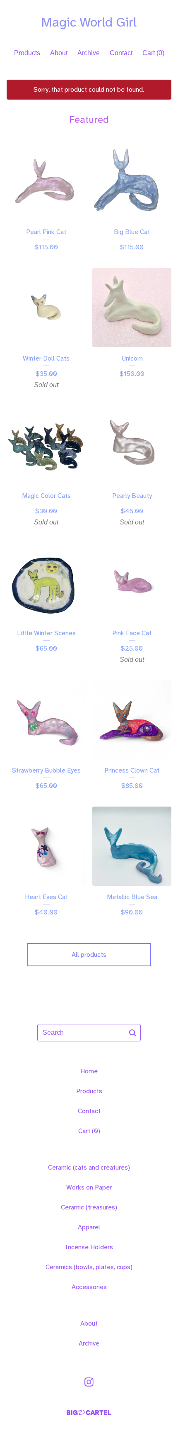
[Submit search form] (132, 1033)
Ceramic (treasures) (89, 1207)
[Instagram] (89, 1382)
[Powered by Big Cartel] (89, 1413)
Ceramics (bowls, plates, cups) (89, 1267)
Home (89, 1071)
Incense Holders (89, 1247)
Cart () (153, 52)
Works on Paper (89, 1187)
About (58, 52)
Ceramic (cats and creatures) (89, 1167)
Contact (121, 52)
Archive (88, 52)
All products (89, 954)
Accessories (89, 1286)
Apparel (89, 1227)
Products (27, 52)
